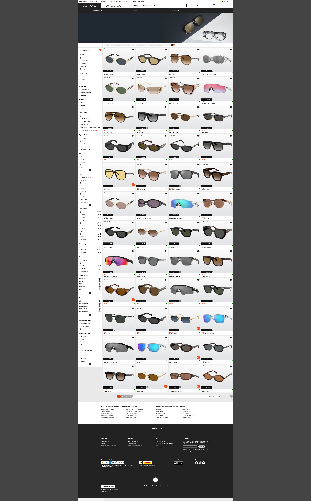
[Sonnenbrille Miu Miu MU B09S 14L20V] (119, 289)
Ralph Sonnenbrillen (131, 415)
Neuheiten (83, 138)
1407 (218, 396)
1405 (210, 396)
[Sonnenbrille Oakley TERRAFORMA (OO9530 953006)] (185, 376)
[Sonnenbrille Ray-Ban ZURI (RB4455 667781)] (217, 347)
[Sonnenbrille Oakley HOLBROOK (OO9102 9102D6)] (185, 174)
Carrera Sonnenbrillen (107, 415)
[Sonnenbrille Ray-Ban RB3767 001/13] (152, 232)
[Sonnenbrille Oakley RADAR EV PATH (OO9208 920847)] (217, 88)
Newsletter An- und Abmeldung (164, 443)
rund (82, 265)
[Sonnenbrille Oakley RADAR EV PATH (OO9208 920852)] (119, 347)
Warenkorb (213, 7)
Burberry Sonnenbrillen (132, 417)
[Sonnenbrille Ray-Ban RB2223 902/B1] (185, 347)
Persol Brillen (186, 409)
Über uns (104, 438)
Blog (157, 445)
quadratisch (84, 268)
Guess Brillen (186, 411)
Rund (82, 220)
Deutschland (225, 1)
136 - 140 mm (86, 121)
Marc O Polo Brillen (161, 415)
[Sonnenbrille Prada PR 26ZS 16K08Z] (152, 318)
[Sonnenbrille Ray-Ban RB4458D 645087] (152, 260)
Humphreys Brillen (161, 413)
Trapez (82, 236)
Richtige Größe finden (90, 130)
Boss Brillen (186, 413)
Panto (82, 223)
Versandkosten (132, 443)
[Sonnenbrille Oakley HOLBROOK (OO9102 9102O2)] (185, 260)
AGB (102, 489)
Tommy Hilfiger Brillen (189, 415)
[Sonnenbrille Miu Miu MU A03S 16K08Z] (119, 232)
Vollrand (83, 247)
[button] (89, 5)
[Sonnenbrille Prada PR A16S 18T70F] (152, 289)
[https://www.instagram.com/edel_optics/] (200, 463)
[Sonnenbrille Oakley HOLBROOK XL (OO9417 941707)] (217, 318)
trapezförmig (84, 271)
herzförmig (84, 260)
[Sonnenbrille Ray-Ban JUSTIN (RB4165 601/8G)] (217, 145)
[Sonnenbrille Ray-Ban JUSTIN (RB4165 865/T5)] (217, 260)
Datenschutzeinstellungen (108, 445)
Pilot (82, 225)
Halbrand (83, 252)
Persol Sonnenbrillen (106, 413)
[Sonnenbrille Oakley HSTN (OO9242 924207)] (217, 203)
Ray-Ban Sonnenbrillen (107, 409)
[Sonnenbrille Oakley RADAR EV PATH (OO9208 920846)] (119, 260)
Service (130, 438)
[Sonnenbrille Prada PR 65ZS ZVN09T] (119, 59)
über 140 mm (85, 124)
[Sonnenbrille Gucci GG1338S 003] (217, 174)
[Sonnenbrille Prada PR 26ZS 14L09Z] (152, 145)
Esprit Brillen (186, 417)
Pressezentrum (105, 441)
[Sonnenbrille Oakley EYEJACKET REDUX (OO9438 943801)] (152, 203)
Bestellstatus (159, 447)
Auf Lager (83, 146)
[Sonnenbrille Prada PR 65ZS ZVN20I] (119, 203)
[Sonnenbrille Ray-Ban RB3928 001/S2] (185, 318)
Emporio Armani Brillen (162, 417)
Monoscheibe (84, 234)
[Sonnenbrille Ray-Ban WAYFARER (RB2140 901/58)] (217, 289)
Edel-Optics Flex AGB (107, 491)
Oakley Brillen (159, 411)
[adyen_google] (122, 462)
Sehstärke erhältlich (86, 323)
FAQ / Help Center (160, 441)
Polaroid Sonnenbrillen (107, 417)
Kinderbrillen (84, 82)
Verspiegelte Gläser (85, 329)
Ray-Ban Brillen (160, 409)
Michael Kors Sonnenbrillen (133, 411)
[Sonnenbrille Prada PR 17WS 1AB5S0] (119, 145)
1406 (214, 396)
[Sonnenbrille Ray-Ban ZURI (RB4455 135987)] (217, 116)
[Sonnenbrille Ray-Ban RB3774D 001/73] (185, 116)
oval (82, 263)
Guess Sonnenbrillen (131, 413)
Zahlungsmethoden (133, 441)
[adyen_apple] (118, 462)
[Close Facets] (90, 45)
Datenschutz (107, 489)
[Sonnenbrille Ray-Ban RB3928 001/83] (152, 376)
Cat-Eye (83, 217)
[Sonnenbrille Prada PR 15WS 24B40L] (217, 232)
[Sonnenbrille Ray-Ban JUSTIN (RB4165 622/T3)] (152, 116)
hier (205, 451)
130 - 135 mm (86, 118)
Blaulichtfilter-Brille (86, 92)
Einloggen (196, 7)
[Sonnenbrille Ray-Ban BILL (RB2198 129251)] (185, 59)
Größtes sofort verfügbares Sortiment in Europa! (94, 1)
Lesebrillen (83, 95)
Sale (82, 141)
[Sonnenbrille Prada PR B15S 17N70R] (152, 59)
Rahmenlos (84, 249)
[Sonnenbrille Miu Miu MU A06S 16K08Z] (185, 145)
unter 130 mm (86, 116)
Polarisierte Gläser (85, 326)
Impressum (115, 489)
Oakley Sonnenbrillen (107, 411)
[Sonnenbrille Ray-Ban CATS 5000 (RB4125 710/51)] (119, 116)
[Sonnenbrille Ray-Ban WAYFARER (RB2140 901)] (185, 232)
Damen (83, 76)
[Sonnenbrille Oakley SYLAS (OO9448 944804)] (152, 347)
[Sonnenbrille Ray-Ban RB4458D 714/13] (119, 376)
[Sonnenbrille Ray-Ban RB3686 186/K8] (119, 318)
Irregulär (83, 228)
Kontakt (103, 447)
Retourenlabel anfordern (135, 445)
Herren (83, 79)
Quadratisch (84, 214)
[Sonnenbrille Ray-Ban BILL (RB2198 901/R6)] (119, 174)
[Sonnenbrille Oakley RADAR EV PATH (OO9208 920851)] (185, 289)
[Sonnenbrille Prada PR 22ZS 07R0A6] (152, 174)
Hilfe (157, 438)
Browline (83, 239)
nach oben (206, 485)
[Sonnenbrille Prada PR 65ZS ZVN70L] (119, 88)
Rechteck (83, 212)
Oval (82, 231)
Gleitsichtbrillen (85, 89)
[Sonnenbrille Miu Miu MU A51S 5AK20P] (152, 88)
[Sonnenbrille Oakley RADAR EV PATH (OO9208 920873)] (185, 203)
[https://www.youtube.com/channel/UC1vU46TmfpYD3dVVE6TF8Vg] (203, 463)
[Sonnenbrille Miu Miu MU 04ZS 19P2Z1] (217, 376)
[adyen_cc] (102, 462)
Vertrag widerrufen (108, 486)
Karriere (103, 443)
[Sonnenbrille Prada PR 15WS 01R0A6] (185, 88)
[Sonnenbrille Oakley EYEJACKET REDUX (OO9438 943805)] (217, 59)
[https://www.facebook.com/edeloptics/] (196, 463)
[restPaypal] (114, 462)
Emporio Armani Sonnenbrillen (134, 409)
